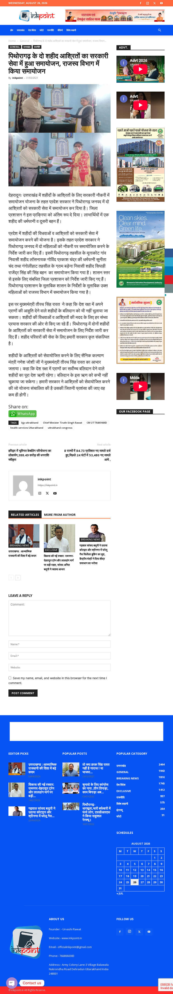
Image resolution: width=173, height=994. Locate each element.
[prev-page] (11, 577)
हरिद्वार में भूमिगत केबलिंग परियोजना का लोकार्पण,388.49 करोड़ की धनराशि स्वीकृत (29, 455)
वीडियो (60, 30)
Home (12, 41)
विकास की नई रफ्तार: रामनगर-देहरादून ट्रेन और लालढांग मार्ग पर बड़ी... (41, 790)
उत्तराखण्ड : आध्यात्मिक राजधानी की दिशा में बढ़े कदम (42, 768)
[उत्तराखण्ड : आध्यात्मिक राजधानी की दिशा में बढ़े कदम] (23, 535)
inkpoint (17, 77)
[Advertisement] (86, 731)
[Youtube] (161, 3)
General (24, 41)
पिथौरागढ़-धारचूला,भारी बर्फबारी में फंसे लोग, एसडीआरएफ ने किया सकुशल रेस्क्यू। (96, 812)
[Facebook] (140, 3)
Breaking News (19, 545)
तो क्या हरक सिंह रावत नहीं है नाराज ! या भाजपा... (95, 768)
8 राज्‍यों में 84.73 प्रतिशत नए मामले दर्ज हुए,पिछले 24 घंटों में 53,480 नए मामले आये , (87, 455)
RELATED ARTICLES (25, 515)
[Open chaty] (12, 983)
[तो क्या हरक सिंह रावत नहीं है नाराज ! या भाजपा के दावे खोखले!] (70, 769)
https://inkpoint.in (47, 485)
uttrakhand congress (60, 427)
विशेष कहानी (71, 30)
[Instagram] (147, 3)
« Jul (119, 893)
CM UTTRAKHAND (97, 422)
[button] (159, 30)
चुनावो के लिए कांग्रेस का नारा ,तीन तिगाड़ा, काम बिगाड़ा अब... (95, 788)
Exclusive (51, 550)
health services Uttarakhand (26, 427)
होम (11, 30)
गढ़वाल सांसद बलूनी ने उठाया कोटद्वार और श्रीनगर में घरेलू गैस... (41, 812)
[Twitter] (154, 3)
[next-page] (17, 577)
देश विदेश (32, 30)
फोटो (41, 30)
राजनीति (50, 30)
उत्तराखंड (20, 30)
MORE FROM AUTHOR (60, 515)
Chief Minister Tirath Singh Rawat (62, 422)
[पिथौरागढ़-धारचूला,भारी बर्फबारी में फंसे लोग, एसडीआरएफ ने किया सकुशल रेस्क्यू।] (70, 806)
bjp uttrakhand (29, 422)
